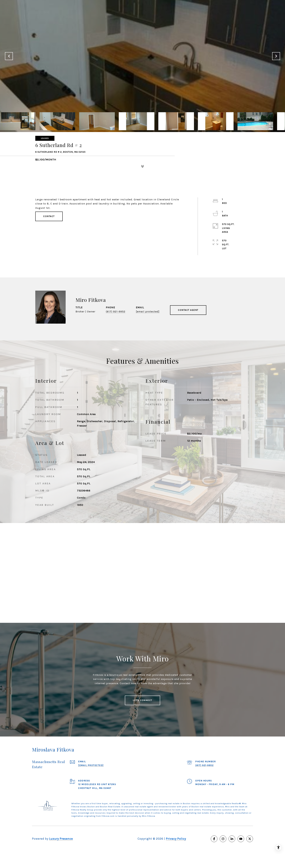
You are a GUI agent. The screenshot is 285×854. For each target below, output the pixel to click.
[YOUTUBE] (241, 839)
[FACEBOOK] (214, 839)
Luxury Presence (61, 838)
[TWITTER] (249, 839)
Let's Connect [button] (142, 700)
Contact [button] (49, 216)
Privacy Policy (176, 838)
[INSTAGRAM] (223, 839)
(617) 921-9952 (115, 311)
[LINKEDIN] (232, 839)
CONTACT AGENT (188, 310)
